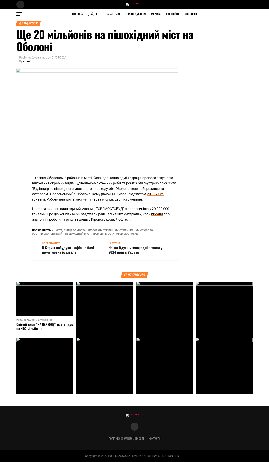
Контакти (191, 14)
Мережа (155, 14)
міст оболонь (146, 230)
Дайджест (95, 14)
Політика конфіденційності (126, 438)
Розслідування (136, 14)
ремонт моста (104, 234)
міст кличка (125, 230)
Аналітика (113, 14)
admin (27, 61)
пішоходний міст (78, 234)
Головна (77, 14)
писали (157, 214)
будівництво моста (72, 230)
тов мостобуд (128, 234)
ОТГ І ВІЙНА (172, 14)
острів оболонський (48, 234)
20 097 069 (155, 194)
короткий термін (101, 230)
